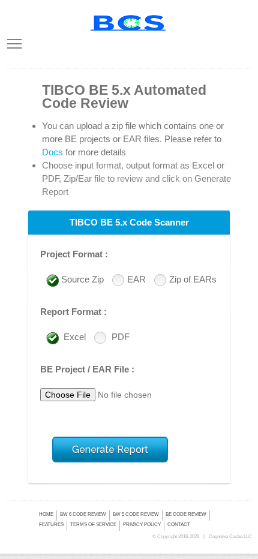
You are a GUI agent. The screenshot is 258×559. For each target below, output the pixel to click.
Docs (52, 152)
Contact (178, 524)
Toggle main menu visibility (14, 43)
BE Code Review (186, 514)
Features (51, 524)
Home (46, 514)
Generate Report (110, 449)
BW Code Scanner (129, 23)
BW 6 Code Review (83, 514)
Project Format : (74, 254)
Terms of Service (93, 524)
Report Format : (73, 311)
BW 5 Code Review (136, 514)
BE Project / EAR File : (87, 369)
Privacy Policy (142, 524)
